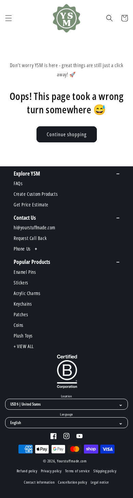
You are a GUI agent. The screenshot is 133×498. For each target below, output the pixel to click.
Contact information (39, 482)
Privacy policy (51, 470)
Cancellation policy (72, 482)
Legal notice (100, 482)
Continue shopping (67, 134)
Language (66, 414)
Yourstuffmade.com (72, 460)
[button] (8, 18)
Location (66, 396)
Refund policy (27, 470)
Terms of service (77, 470)
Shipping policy (105, 470)
